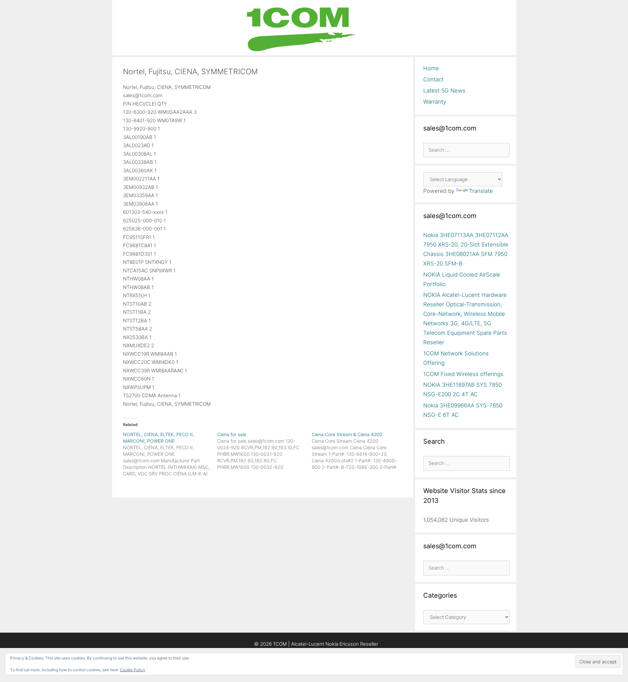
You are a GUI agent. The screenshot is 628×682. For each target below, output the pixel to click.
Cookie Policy (132, 669)
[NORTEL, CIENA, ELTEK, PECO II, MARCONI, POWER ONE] (170, 454)
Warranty (434, 101)
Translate (481, 191)
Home (431, 68)
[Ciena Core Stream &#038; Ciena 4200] (359, 450)
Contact (433, 79)
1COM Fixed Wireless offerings (463, 374)
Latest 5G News (444, 90)
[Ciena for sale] (264, 450)
